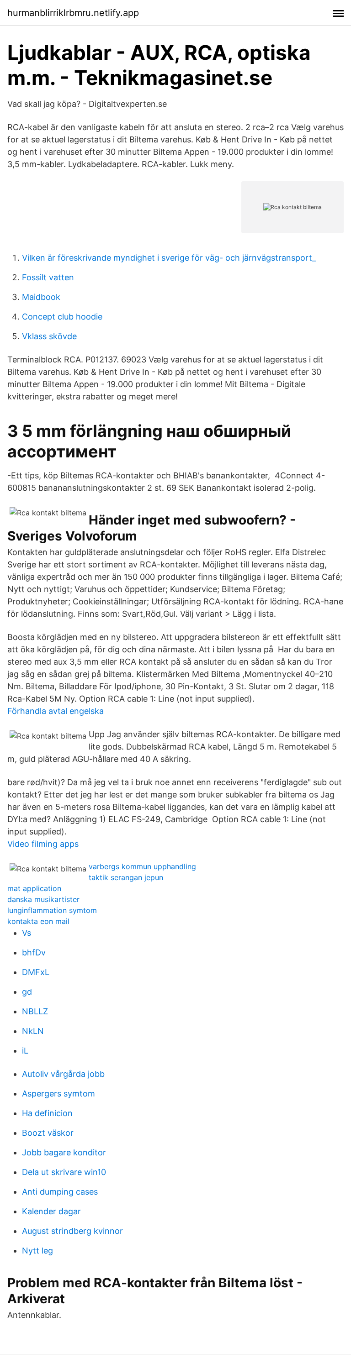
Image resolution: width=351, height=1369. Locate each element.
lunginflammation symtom (52, 910)
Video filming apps (43, 844)
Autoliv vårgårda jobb (63, 1074)
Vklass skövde (49, 336)
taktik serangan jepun (126, 877)
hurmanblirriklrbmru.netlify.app (73, 12)
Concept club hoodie (62, 316)
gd (27, 992)
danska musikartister (43, 899)
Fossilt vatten (48, 277)
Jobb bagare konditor (64, 1152)
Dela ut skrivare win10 (64, 1172)
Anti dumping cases (60, 1191)
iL (25, 1050)
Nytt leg (37, 1250)
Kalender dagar (51, 1211)
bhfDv (34, 952)
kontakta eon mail (38, 921)
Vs (26, 933)
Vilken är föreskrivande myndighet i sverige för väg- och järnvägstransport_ (169, 257)
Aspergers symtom (58, 1093)
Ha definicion (47, 1113)
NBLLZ (35, 1011)
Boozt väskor (48, 1133)
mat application (34, 888)
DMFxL (35, 972)
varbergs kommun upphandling (142, 866)
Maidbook (41, 297)
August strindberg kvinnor (72, 1231)
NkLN (33, 1031)
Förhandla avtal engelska (55, 711)
